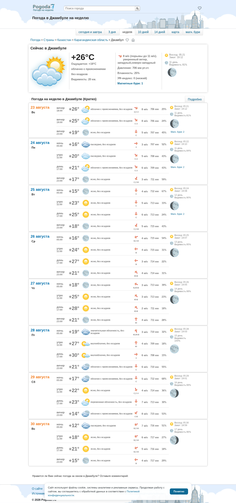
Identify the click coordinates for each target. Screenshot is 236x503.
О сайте (37, 488)
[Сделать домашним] (133, 40)
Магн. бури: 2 (177, 132)
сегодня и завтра (90, 32)
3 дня (112, 32)
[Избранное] (200, 8)
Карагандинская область (91, 40)
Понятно (178, 491)
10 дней (143, 32)
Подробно (195, 99)
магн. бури (193, 32)
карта (175, 32)
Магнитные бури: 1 (130, 83)
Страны (49, 40)
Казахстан (64, 40)
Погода (35, 40)
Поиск (137, 8)
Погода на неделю (43, 7)
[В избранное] (127, 40)
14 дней (159, 32)
